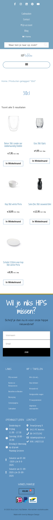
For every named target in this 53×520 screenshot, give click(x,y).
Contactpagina (13, 403)
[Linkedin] (26, 4)
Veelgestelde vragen (36, 394)
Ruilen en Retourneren (12, 384)
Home (4, 81)
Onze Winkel (33, 383)
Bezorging (12, 397)
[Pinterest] (32, 4)
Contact (26, 19)
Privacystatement (35, 400)
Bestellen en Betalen (15, 391)
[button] (26, 64)
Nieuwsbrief (33, 389)
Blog (26, 30)
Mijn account (26, 25)
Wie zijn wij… (34, 377)
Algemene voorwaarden (33, 407)
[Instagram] (20, 4)
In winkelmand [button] (13, 163)
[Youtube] (38, 4)
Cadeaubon (26, 13)
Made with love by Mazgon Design (26, 515)
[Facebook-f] (15, 4)
